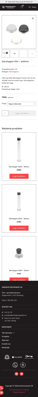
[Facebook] (16, 374)
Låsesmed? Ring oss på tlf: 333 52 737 (20, 2)
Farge (4, 103)
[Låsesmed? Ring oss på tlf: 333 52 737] (6, 1)
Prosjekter (5, 336)
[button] (32, 7)
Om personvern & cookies (19, 390)
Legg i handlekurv (22, 113)
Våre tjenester (7, 333)
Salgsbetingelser (19, 392)
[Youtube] (21, 374)
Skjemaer (5, 340)
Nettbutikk (6, 348)
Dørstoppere (14, 71)
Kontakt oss (6, 344)
